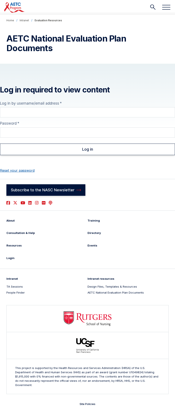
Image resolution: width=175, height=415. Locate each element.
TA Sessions (14, 286)
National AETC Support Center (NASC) (14, 7)
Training (94, 220)
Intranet (24, 20)
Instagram (37, 203)
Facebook (8, 203)
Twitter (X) (15, 203)
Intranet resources (101, 278)
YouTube (22, 203)
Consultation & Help (20, 233)
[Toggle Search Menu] (153, 7)
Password (8, 123)
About (10, 220)
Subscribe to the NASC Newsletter (42, 190)
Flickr (43, 203)
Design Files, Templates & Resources (112, 286)
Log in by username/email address (29, 103)
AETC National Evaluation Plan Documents (116, 292)
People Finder (15, 292)
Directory (94, 233)
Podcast (50, 203)
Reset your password (17, 170)
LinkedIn (30, 203)
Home (10, 20)
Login (10, 258)
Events (92, 245)
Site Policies (87, 404)
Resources (14, 245)
